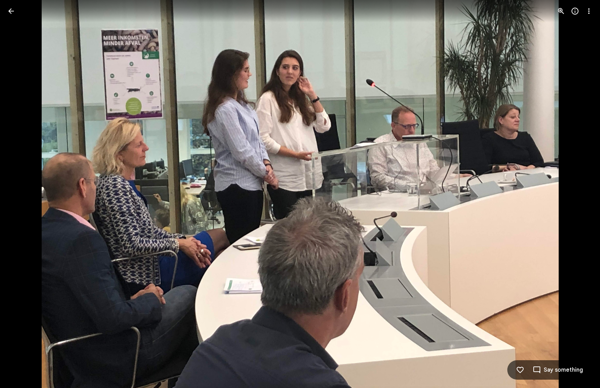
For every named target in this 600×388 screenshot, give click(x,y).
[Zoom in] (561, 11)
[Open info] (575, 11)
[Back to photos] (11, 11)
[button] (19, 194)
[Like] (520, 370)
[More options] (589, 11)
